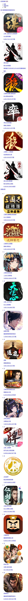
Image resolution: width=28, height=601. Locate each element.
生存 (18, 190)
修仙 (25, 197)
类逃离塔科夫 (15, 194)
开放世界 (23, 190)
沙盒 (2, 197)
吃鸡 (10, 194)
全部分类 (6, 5)
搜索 (7, 1)
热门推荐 (3, 10)
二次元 (15, 190)
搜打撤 (2, 194)
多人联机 (3, 190)
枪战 (9, 197)
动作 (24, 194)
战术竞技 (5, 197)
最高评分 (12, 10)
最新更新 (7, 10)
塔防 (21, 197)
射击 (20, 190)
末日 (18, 197)
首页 (5, 4)
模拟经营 (6, 194)
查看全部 (3, 189)
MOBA (3, 195)
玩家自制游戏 (13, 197)
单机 (6, 190)
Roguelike (21, 194)
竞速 (23, 197)
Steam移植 (10, 190)
